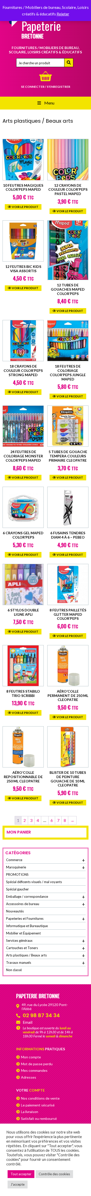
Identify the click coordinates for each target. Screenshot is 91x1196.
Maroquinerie (45, 867)
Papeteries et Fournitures (45, 919)
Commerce (45, 860)
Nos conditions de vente (40, 1098)
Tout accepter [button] (21, 1174)
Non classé (14, 970)
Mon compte (31, 1057)
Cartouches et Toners (45, 948)
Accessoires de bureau (45, 904)
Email (27, 1022)
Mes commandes (34, 1070)
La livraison (29, 1111)
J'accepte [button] (18, 1184)
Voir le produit (24, 207)
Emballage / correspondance (45, 897)
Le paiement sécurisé (38, 1105)
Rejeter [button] (63, 13)
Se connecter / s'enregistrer (45, 87)
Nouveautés (15, 911)
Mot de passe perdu (37, 1064)
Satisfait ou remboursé (39, 1118)
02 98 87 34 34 (41, 1015)
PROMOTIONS (17, 874)
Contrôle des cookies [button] (54, 1174)
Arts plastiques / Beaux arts (45, 955)
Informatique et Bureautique (27, 926)
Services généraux (45, 941)
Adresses (28, 1077)
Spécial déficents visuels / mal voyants (34, 882)
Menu (49, 102)
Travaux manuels (45, 963)
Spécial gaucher (17, 889)
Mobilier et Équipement (23, 933)
